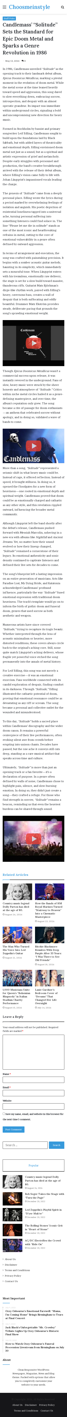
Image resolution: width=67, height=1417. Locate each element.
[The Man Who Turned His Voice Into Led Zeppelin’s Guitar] (17, 935)
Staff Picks (9, 18)
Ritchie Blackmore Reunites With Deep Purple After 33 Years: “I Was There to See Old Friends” (48, 953)
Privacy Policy (13, 1275)
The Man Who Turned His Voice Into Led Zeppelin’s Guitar (16, 950)
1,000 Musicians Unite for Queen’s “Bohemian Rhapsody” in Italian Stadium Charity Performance (16, 996)
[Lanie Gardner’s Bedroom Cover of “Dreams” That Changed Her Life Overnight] (49, 978)
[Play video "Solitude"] (33, 343)
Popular (34, 1165)
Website (7, 1100)
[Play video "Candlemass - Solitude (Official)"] (33, 839)
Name (7, 1074)
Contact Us (11, 1281)
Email (7, 1087)
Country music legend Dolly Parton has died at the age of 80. (16, 907)
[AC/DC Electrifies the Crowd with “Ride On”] (12, 1245)
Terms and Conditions (17, 1270)
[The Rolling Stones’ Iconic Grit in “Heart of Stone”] (12, 1230)
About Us (10, 1259)
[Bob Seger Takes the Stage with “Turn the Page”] (12, 1199)
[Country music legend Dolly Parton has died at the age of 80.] (17, 891)
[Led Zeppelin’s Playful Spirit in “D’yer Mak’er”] (12, 1214)
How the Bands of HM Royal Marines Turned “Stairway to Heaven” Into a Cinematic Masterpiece (48, 910)
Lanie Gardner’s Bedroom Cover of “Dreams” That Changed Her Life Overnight (46, 996)
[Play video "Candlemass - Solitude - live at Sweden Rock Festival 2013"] (33, 446)
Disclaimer (11, 1264)
